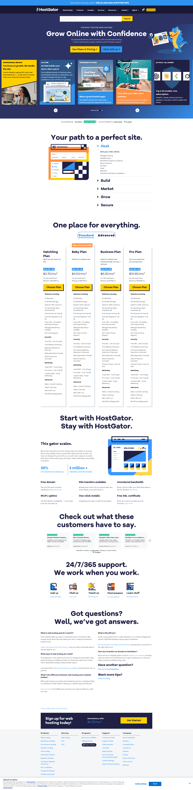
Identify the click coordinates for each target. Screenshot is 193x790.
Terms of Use (31, 782)
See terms (58, 490)
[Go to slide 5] (96, 110)
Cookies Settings (141, 784)
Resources (112, 10)
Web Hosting (67, 10)
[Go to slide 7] (100, 110)
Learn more (128, 503)
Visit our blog (104, 678)
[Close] (190, 783)
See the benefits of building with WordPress (114, 645)
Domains (90, 10)
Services (101, 10)
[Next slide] (137, 110)
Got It (155, 784)
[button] (136, 10)
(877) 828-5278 (122, 3)
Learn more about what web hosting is (55, 647)
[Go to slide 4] (95, 110)
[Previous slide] (56, 110)
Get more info (46, 689)
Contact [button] (125, 10)
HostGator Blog (132, 597)
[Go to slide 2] (92, 110)
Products (79, 10)
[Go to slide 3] (93, 110)
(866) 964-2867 (55, 597)
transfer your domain (136, 655)
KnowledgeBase (114, 597)
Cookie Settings (108, 761)
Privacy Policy (42, 786)
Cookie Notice (8, 788)
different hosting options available (65, 668)
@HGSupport (93, 597)
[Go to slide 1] (91, 110)
